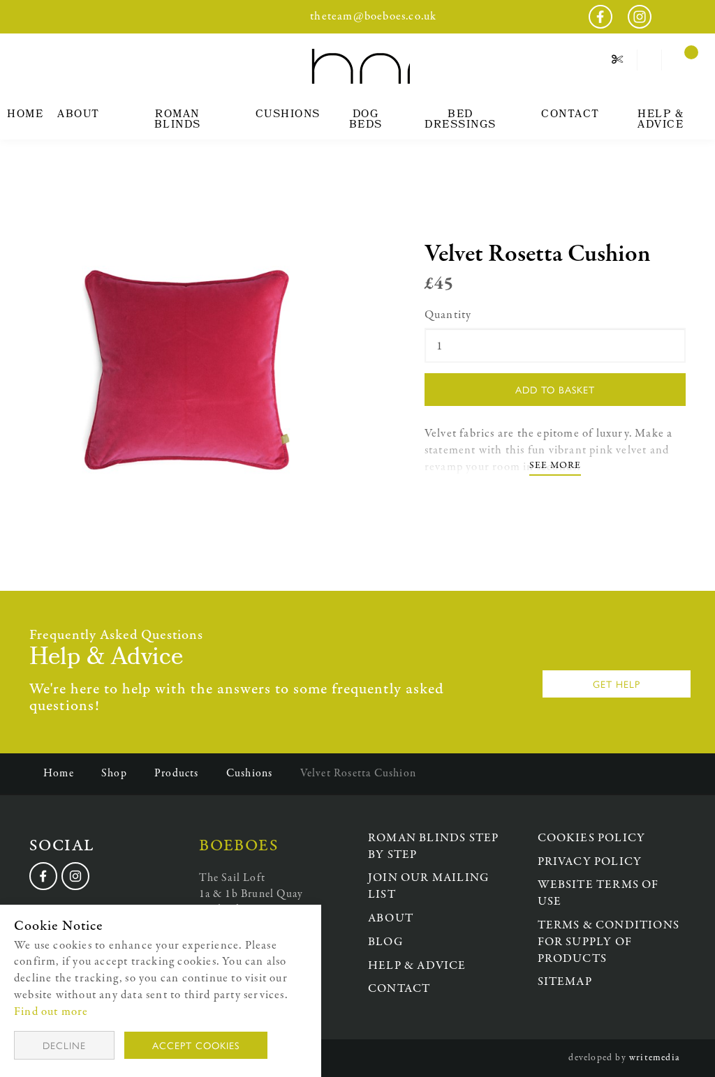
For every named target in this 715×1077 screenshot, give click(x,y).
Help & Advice (660, 120)
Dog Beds (366, 120)
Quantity (448, 315)
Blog (385, 942)
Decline (64, 1045)
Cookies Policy (592, 838)
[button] (649, 60)
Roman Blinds (177, 120)
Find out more (51, 1012)
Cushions (288, 115)
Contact (570, 115)
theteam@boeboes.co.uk (373, 16)
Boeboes (358, 66)
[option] (188, 365)
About (78, 115)
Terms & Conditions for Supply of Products (609, 942)
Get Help (616, 684)
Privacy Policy (590, 862)
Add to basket (555, 389)
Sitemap (565, 982)
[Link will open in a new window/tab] (43, 876)
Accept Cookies (195, 1045)
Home (25, 115)
